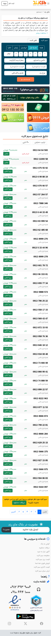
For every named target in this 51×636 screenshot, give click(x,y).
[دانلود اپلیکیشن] (25, 616)
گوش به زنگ (45, 544)
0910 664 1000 (20, 592)
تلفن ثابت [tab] (33, 40)
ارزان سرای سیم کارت (42, 571)
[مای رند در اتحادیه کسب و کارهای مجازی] (36, 603)
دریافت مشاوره (19, 502)
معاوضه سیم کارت (43, 555)
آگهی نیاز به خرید (43, 551)
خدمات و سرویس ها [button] (37, 539)
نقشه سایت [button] (41, 582)
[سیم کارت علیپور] (13, 107)
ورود (4, 3)
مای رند (47, 12)
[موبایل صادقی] (38, 117)
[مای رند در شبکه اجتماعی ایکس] (25, 623)
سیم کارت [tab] (44, 40)
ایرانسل (24, 47)
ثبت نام (11, 3)
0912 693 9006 (20, 587)
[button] (25, 33)
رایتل (16, 47)
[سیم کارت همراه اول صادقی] (13, 117)
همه (41, 47)
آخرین (13, 512)
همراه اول (33, 47)
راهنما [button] (45, 577)
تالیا (9, 47)
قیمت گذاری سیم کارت (42, 567)
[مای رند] (39, 3)
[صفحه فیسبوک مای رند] (41, 623)
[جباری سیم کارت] (25, 97)
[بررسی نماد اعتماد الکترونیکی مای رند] (15, 603)
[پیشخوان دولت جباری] (38, 107)
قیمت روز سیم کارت (43, 559)
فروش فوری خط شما (42, 563)
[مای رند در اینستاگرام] (9, 623)
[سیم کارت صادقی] (38, 127)
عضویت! (6, 529)
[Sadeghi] (25, 89)
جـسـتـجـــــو (25, 79)
